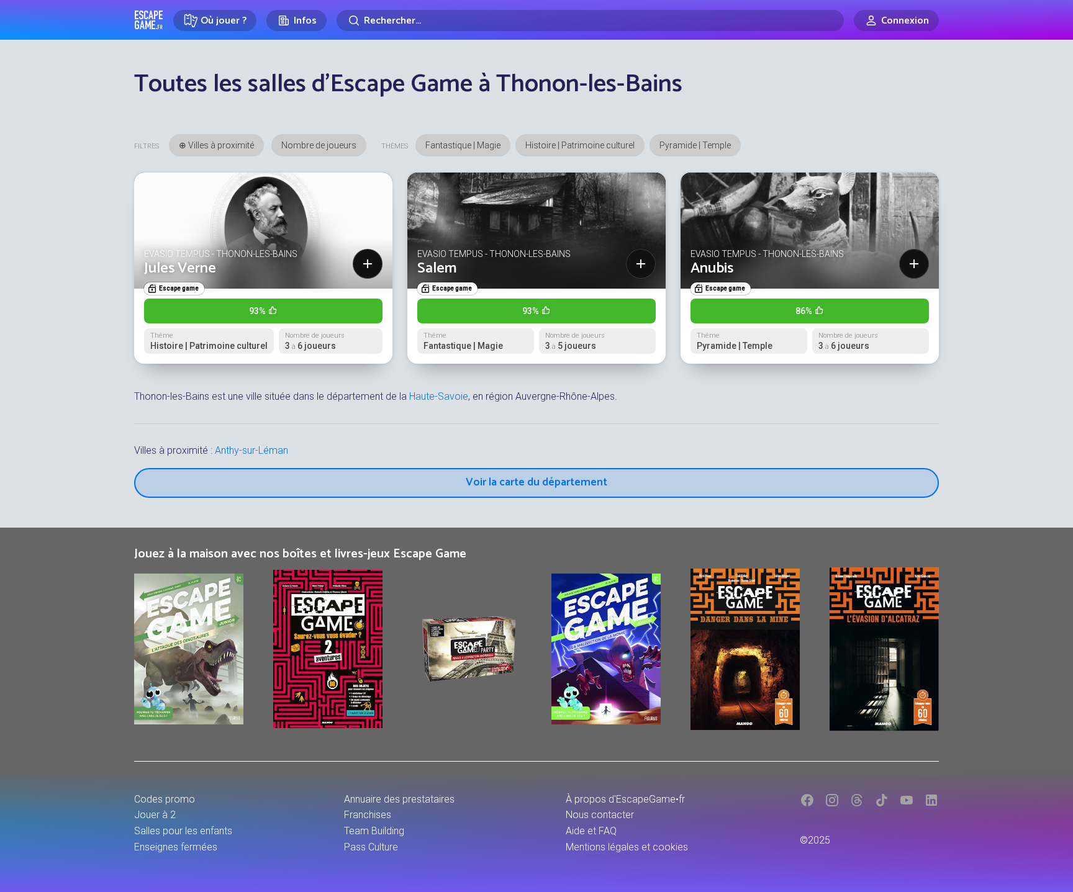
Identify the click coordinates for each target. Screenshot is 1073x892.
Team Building (374, 831)
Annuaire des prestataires (399, 799)
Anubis (711, 268)
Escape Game (148, 20)
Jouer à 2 (155, 815)
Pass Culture (371, 847)
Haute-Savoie (438, 396)
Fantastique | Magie (462, 145)
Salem (437, 268)
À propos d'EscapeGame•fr (625, 799)
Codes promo (164, 799)
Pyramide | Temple (695, 145)
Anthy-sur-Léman (251, 450)
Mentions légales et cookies (627, 847)
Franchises (367, 815)
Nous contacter (600, 815)
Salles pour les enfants (183, 831)
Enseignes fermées (175, 847)
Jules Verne (180, 268)
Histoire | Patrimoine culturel (580, 145)
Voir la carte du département (536, 482)
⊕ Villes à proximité (216, 145)
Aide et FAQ (591, 831)
